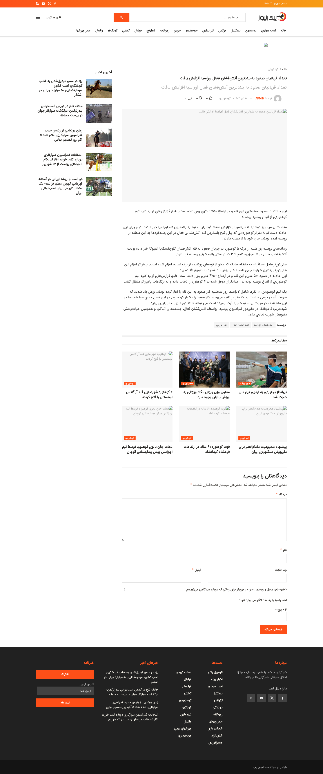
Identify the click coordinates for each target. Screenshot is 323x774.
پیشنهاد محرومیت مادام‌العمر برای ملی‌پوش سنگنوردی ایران (263, 449)
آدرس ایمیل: (86, 684)
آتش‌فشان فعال (240, 325)
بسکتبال (236, 30)
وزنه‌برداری (184, 735)
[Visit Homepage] (272, 17)
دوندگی (218, 707)
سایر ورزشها (83, 30)
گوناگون (186, 707)
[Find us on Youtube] (261, 698)
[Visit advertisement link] (161, 56)
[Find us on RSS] (251, 698)
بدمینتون (250, 30)
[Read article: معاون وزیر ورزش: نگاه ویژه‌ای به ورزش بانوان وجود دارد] (204, 370)
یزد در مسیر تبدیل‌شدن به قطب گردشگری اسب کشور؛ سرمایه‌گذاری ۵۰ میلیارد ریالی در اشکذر (60, 88)
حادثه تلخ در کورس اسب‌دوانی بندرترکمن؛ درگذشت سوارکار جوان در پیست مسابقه (60, 110)
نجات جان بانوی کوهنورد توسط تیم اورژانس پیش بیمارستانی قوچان (147, 449)
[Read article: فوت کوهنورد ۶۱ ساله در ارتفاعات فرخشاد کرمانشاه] (204, 424)
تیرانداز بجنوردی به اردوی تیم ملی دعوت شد (263, 394)
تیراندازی (208, 30)
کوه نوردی (273, 69)
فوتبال (138, 30)
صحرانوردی (188, 383)
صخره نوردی (183, 672)
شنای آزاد (217, 735)
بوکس (222, 30)
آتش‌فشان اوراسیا (263, 325)
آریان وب (258, 767)
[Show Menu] (38, 17)
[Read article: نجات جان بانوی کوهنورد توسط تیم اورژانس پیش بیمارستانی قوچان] (147, 424)
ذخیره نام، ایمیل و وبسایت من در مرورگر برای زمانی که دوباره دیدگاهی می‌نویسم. (236, 589)
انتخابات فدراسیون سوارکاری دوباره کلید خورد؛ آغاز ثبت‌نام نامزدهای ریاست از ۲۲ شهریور (62, 159)
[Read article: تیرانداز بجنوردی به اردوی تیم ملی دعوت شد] (261, 370)
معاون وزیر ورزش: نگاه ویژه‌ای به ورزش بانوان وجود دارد (206, 394)
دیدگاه (281, 494)
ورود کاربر (52, 17)
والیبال (99, 30)
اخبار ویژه (217, 679)
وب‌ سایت (281, 569)
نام (283, 549)
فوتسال (186, 686)
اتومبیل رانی (215, 672)
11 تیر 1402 (241, 98)
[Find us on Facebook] (282, 698)
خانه (283, 30)
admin (260, 98)
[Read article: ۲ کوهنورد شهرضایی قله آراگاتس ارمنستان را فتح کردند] (147, 370)
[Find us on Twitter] (272, 698)
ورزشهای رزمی (182, 728)
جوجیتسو (192, 30)
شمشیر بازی (215, 728)
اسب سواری (268, 30)
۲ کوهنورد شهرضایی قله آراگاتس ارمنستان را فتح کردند (149, 394)
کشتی (126, 30)
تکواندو (218, 700)
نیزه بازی (185, 714)
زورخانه (164, 30)
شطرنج (151, 30)
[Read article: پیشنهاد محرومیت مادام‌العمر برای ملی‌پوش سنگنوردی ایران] (261, 424)
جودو (177, 30)
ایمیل (196, 569)
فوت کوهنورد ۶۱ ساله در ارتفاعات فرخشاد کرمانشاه (206, 449)
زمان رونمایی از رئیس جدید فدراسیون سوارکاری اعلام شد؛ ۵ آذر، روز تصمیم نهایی (61, 135)
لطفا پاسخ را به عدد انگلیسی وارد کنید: (263, 600)
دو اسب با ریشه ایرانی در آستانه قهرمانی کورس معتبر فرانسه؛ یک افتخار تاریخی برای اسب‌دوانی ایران (60, 186)
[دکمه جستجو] (121, 17)
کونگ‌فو (112, 30)
